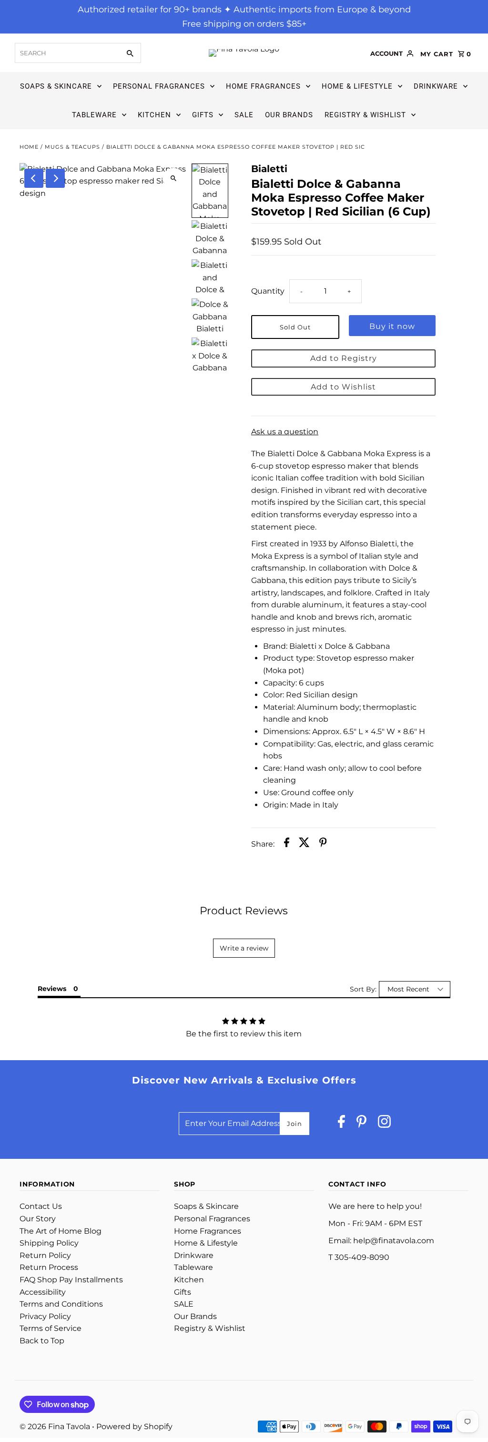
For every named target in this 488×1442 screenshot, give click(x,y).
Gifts (203, 115)
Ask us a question (284, 432)
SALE (244, 115)
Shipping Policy (49, 1243)
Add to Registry (343, 358)
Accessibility (43, 1292)
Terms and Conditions (61, 1304)
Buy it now (392, 326)
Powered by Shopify (134, 1426)
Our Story (38, 1218)
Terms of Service (50, 1328)
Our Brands (289, 115)
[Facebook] (341, 1124)
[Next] (55, 178)
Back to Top (42, 1340)
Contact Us (41, 1206)
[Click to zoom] (173, 178)
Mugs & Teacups (72, 146)
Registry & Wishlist (365, 115)
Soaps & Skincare (56, 86)
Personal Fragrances (159, 86)
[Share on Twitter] (304, 844)
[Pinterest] (361, 1124)
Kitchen (154, 115)
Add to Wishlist (343, 386)
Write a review (244, 948)
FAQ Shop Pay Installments (71, 1279)
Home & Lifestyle (357, 86)
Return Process (49, 1267)
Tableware (94, 115)
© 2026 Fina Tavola (56, 1426)
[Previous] (33, 178)
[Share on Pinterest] (323, 844)
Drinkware (436, 86)
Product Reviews (244, 910)
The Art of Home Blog (61, 1231)
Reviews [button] (52, 988)
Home (29, 146)
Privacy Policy (45, 1316)
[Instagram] (384, 1124)
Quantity (268, 291)
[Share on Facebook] (286, 844)
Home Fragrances (263, 86)
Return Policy (45, 1255)
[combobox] (66, 52)
